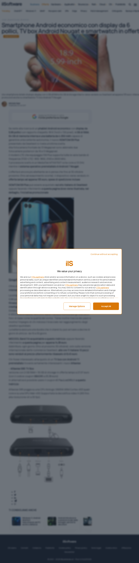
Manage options (77, 306)
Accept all (106, 306)
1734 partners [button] (37, 277)
